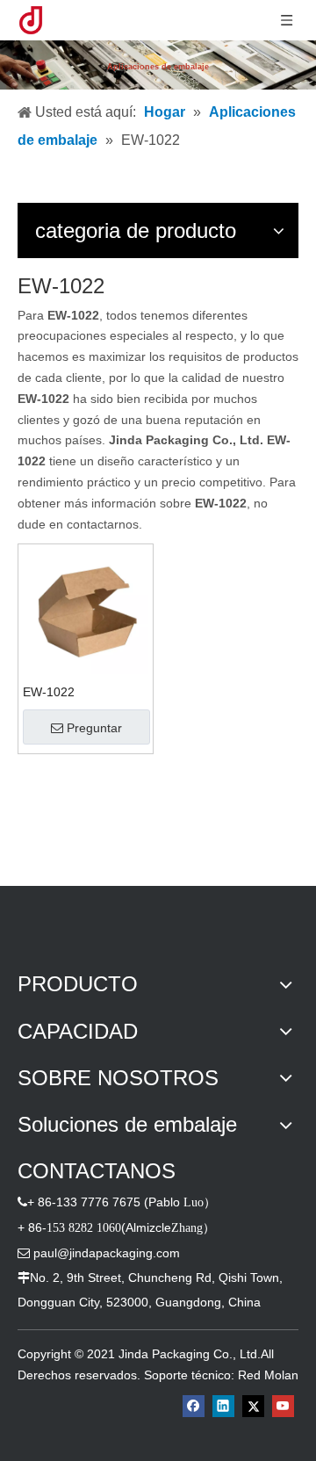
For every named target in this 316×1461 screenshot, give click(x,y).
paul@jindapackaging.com (106, 1253)
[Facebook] (194, 1406)
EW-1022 (49, 692)
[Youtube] (283, 1406)
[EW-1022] (85, 611)
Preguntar (94, 728)
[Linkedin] (223, 1406)
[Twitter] (253, 1406)
